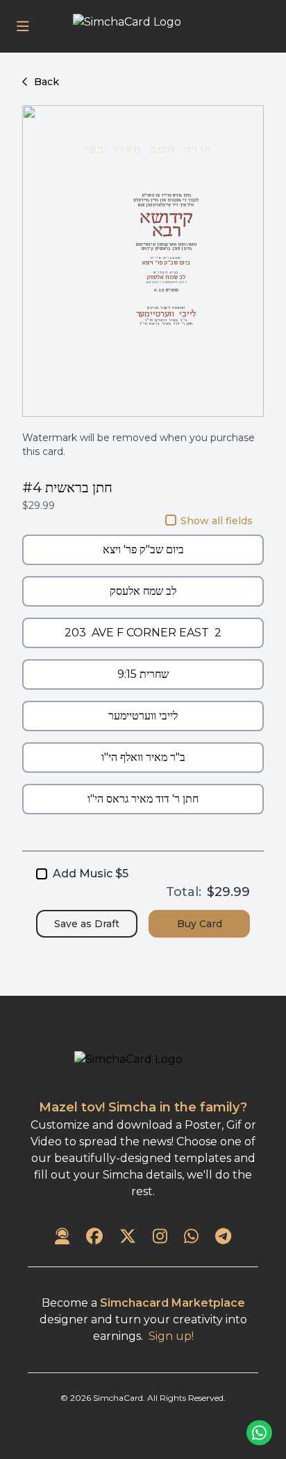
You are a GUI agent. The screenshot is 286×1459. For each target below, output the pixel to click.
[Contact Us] (62, 1237)
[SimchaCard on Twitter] (128, 1237)
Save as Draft (86, 924)
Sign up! (171, 1336)
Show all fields (216, 520)
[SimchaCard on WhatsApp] (191, 1237)
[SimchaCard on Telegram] (223, 1237)
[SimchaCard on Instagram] (160, 1237)
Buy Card (199, 924)
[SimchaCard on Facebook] (94, 1237)
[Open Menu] (23, 26)
